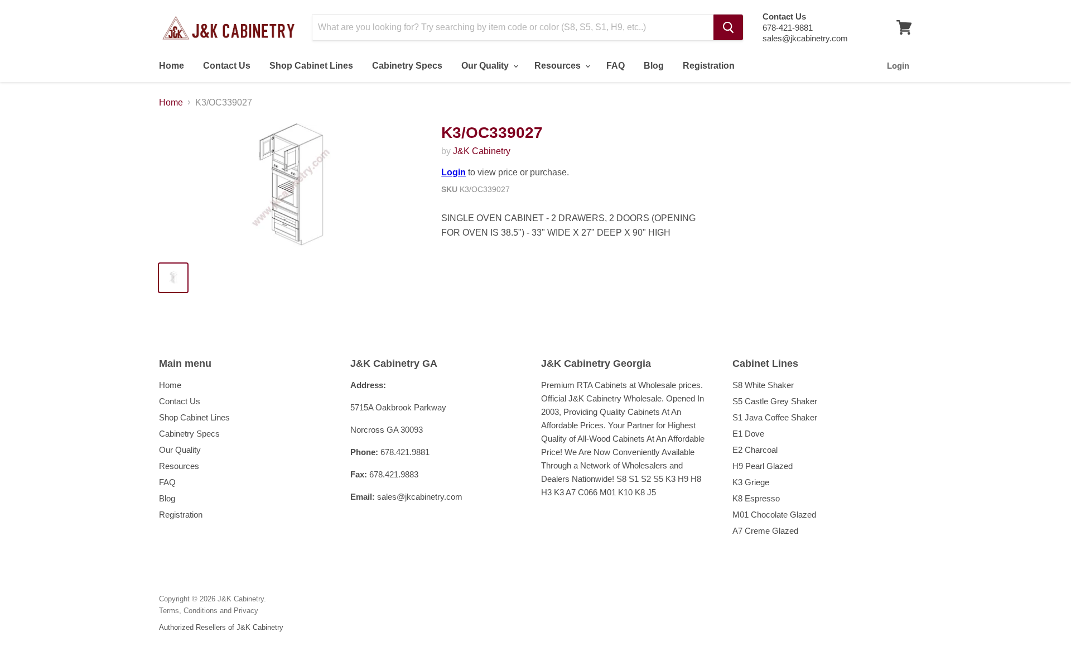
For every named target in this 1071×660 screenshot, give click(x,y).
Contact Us (226, 65)
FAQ (615, 65)
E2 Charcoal (755, 450)
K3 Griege (750, 482)
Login (898, 65)
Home (171, 65)
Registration (709, 65)
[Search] (728, 27)
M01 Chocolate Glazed (774, 514)
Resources (558, 65)
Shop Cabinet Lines (311, 65)
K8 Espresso (756, 498)
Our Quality (486, 65)
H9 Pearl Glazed (762, 466)
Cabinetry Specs (407, 65)
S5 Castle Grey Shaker (774, 401)
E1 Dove (748, 433)
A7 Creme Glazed (765, 530)
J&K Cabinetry (481, 151)
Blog (654, 65)
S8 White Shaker (763, 385)
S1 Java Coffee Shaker (774, 417)
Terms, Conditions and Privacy (208, 610)
